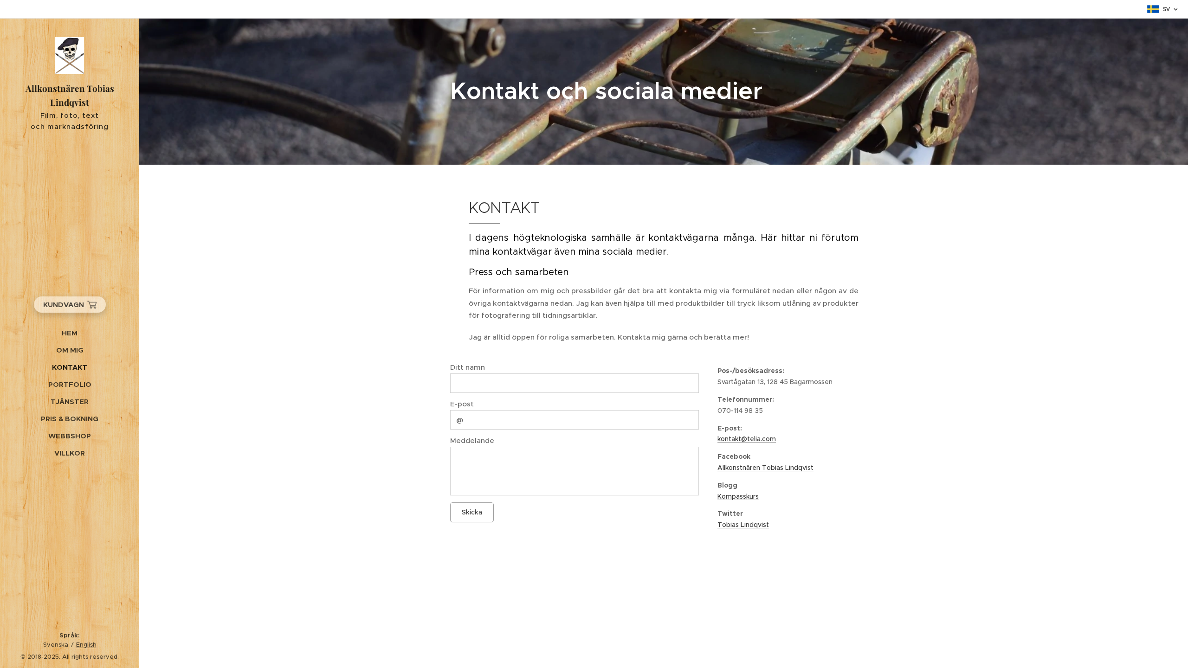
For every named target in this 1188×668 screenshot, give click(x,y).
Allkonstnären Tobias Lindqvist (765, 467)
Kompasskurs (738, 496)
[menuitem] (69, 333)
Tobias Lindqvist (743, 524)
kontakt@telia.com (746, 439)
